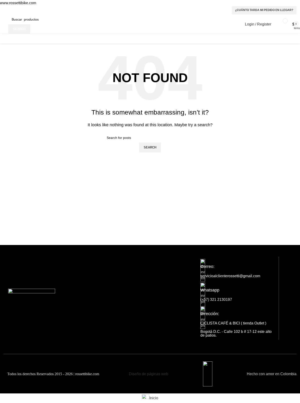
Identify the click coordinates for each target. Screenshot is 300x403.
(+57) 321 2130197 (216, 300)
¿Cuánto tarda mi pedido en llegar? (264, 10)
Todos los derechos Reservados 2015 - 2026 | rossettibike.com (52, 374)
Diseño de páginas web (148, 374)
